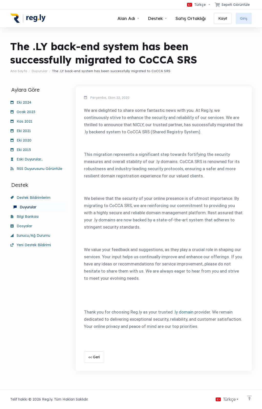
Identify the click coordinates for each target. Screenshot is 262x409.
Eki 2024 (23, 102)
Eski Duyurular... (29, 159)
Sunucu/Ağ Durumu (33, 235)
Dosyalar (24, 226)
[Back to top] (249, 398)
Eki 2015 (23, 149)
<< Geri (94, 357)
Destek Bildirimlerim (33, 197)
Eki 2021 (23, 130)
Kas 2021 (24, 121)
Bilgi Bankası (27, 216)
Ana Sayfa (18, 71)
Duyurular (39, 71)
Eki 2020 (23, 140)
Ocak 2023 (25, 112)
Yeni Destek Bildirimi (33, 245)
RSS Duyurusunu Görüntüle (39, 168)
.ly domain (183, 312)
